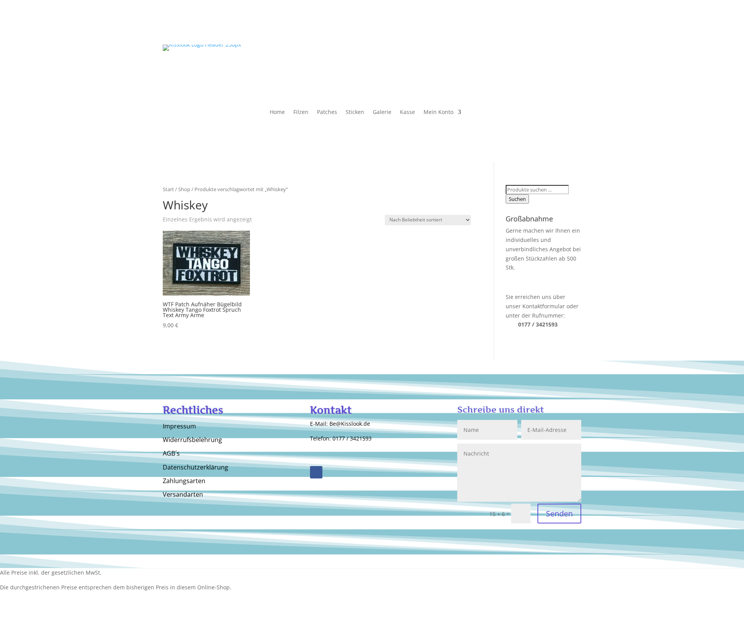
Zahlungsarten (184, 481)
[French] (560, 54)
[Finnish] (544, 64)
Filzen (300, 112)
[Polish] (575, 54)
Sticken (355, 112)
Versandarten (183, 495)
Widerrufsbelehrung (192, 440)
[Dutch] (568, 54)
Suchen (517, 198)
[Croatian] (568, 64)
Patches (327, 112)
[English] (521, 54)
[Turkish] (521, 64)
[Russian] (537, 54)
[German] (529, 54)
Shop (184, 189)
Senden (559, 513)
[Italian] (544, 54)
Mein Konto (438, 112)
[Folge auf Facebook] (316, 472)
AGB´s (171, 454)
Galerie (382, 112)
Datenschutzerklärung (195, 467)
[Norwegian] (552, 64)
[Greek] (529, 64)
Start (168, 189)
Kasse (407, 112)
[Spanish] (552, 54)
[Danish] (537, 64)
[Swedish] (560, 64)
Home (277, 112)
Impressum (179, 426)
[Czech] (575, 64)
